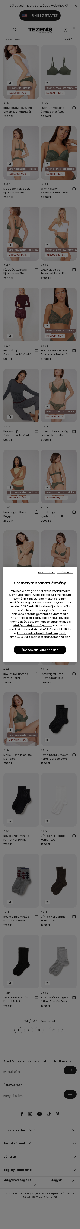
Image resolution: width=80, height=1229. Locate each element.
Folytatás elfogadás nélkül (55, 572)
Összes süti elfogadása (40, 650)
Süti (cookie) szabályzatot (32, 625)
